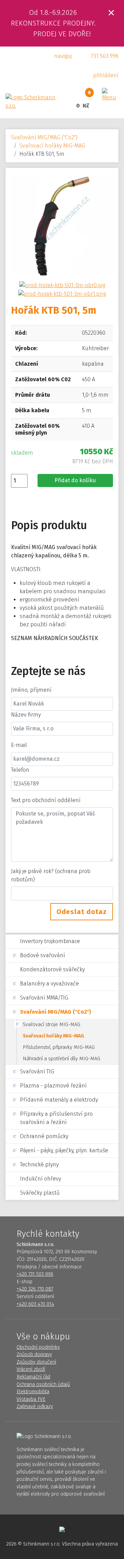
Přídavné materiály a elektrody (59, 1099)
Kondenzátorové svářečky (52, 969)
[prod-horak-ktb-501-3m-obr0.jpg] (62, 285)
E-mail (19, 745)
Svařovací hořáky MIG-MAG (52, 145)
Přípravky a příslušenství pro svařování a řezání (56, 1118)
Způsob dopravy (34, 1354)
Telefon (20, 770)
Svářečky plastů (40, 1193)
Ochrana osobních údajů (43, 1384)
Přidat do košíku (75, 480)
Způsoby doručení (36, 1362)
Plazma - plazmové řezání (53, 1085)
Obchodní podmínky (38, 1347)
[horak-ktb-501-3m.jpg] (62, 224)
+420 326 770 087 (35, 1289)
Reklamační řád (33, 1377)
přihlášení (105, 75)
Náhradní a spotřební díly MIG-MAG (61, 1059)
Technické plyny (39, 1164)
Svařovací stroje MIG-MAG (51, 1024)
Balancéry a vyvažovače (49, 983)
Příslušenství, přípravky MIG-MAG (59, 1047)
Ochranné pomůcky (44, 1136)
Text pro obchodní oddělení (46, 800)
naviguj (63, 56)
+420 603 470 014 (35, 1304)
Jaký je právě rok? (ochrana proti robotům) (50, 875)
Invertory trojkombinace (50, 941)
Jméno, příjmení (31, 690)
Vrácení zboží (31, 1369)
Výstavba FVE (31, 1399)
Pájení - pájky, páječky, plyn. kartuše (64, 1150)
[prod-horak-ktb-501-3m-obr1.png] (62, 293)
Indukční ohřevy (40, 1178)
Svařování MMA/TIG (44, 997)
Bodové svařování (42, 955)
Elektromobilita (33, 1392)
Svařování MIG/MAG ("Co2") (44, 137)
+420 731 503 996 (35, 1274)
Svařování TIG (37, 1071)
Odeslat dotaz (81, 912)
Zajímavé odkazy (35, 1406)
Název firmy (26, 714)
